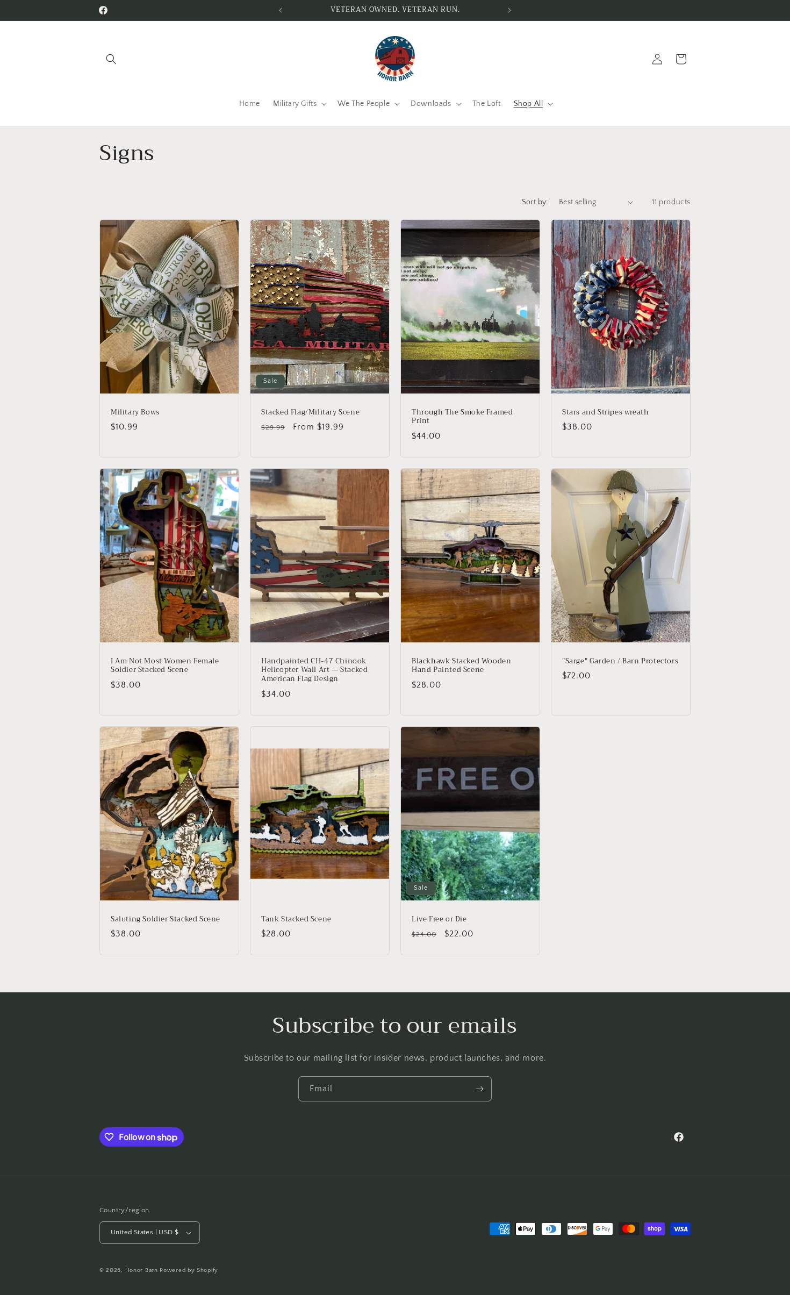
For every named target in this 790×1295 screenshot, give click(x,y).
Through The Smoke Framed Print (462, 416)
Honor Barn (141, 1270)
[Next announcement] (509, 10)
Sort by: (535, 202)
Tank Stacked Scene (296, 919)
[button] (111, 59)
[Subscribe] (479, 1088)
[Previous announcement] (280, 10)
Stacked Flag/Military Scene (310, 412)
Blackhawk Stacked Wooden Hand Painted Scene (461, 665)
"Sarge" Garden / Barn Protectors (620, 661)
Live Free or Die (439, 919)
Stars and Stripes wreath (605, 412)
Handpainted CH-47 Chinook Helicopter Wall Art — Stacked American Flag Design (314, 670)
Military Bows (135, 412)
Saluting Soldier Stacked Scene (165, 919)
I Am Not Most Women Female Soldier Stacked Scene (165, 665)
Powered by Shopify (189, 1270)
